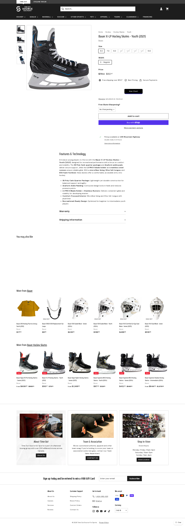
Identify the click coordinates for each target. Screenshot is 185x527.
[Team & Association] (92, 426)
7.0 (108, 51)
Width (101, 58)
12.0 (142, 51)
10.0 (128, 51)
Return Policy (75, 501)
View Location (143, 460)
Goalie (33, 17)
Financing (147, 17)
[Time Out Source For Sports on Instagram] (93, 511)
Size (100, 46)
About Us (41, 455)
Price (100, 69)
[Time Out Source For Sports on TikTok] (109, 511)
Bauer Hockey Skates (37, 345)
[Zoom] (59, 57)
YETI (92, 17)
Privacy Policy (104, 522)
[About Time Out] (41, 426)
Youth (129, 32)
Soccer (61, 17)
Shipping (101, 99)
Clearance (131, 17)
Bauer (100, 40)
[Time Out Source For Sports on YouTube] (101, 511)
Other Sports (77, 17)
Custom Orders (75, 505)
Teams (117, 17)
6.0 (101, 51)
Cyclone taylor (40, 2)
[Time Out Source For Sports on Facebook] (97, 511)
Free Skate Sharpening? (109, 104)
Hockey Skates (118, 32)
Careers (50, 501)
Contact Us (74, 510)
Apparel (104, 17)
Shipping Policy (75, 496)
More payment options (133, 128)
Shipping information (70, 219)
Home (100, 32)
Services (51, 505)
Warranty (64, 211)
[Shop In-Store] (144, 426)
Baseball (46, 17)
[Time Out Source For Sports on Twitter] (105, 511)
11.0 (135, 51)
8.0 (114, 51)
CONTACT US (92, 458)
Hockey (20, 17)
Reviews (50, 510)
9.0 (121, 51)
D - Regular (105, 62)
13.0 (149, 51)
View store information (112, 143)
